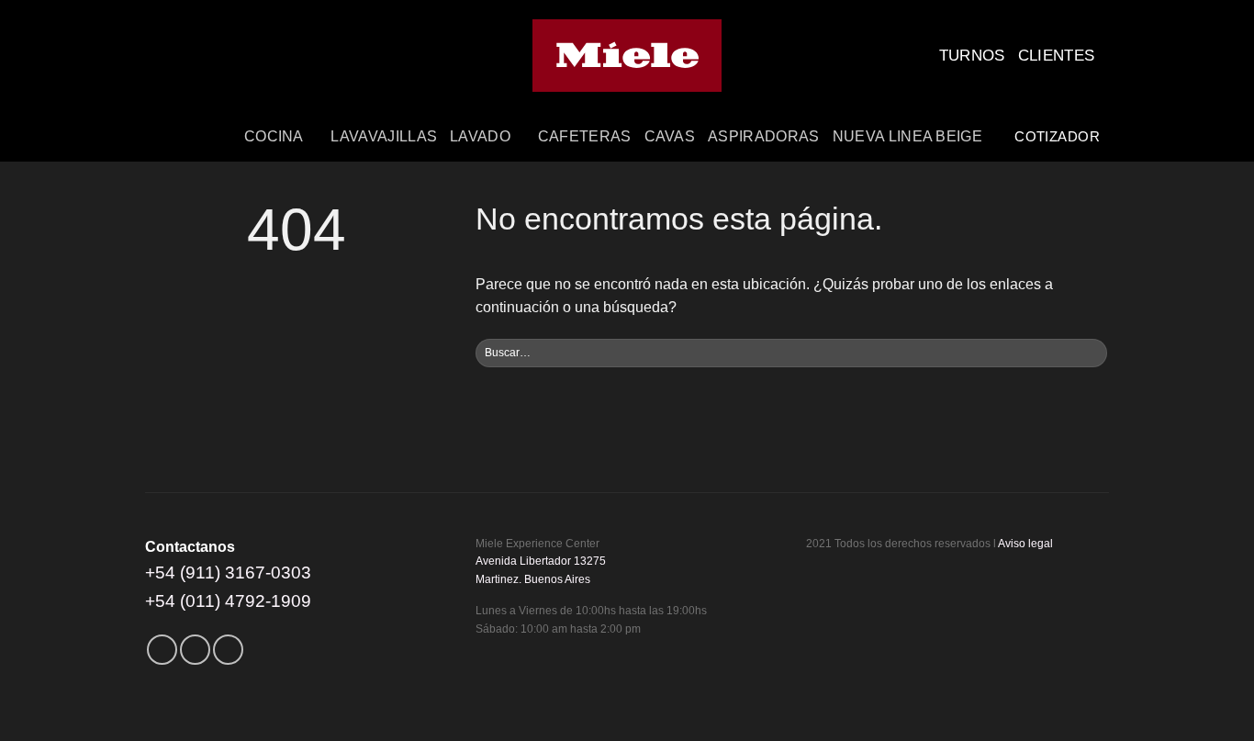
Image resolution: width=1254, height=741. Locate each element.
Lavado (480, 136)
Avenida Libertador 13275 (541, 561)
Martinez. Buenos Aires (533, 579)
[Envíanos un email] (195, 649)
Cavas (670, 136)
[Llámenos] (228, 649)
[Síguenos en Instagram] (162, 649)
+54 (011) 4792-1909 (228, 601)
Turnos (972, 55)
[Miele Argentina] (627, 55)
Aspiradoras (764, 136)
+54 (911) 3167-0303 (228, 572)
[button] (1002, 136)
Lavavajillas (383, 136)
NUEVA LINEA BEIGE (907, 136)
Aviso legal (1025, 543)
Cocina (274, 136)
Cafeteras (585, 136)
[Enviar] (1091, 353)
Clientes (1056, 55)
